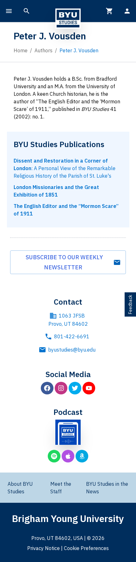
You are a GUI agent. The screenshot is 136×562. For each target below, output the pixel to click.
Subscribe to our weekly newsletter (64, 262)
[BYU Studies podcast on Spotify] (54, 456)
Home (21, 50)
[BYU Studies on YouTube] (89, 388)
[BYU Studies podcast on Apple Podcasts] (68, 456)
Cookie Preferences (86, 548)
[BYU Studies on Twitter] (75, 388)
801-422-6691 (72, 336)
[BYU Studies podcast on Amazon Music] (82, 456)
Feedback (130, 304)
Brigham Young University (68, 518)
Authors (43, 50)
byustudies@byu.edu (72, 350)
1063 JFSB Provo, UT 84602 (68, 320)
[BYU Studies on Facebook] (47, 388)
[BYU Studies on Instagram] (61, 388)
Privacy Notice (43, 548)
